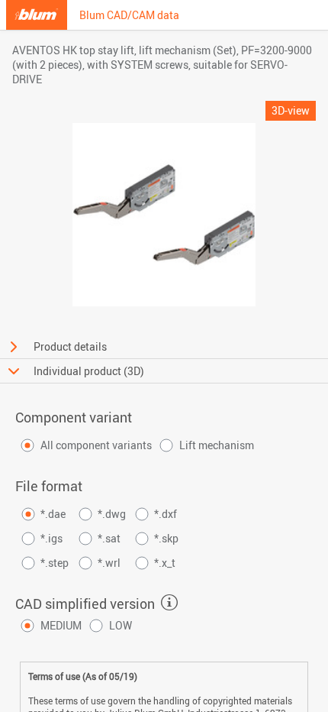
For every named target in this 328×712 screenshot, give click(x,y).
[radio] (84, 445)
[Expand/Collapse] (13, 347)
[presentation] (169, 602)
